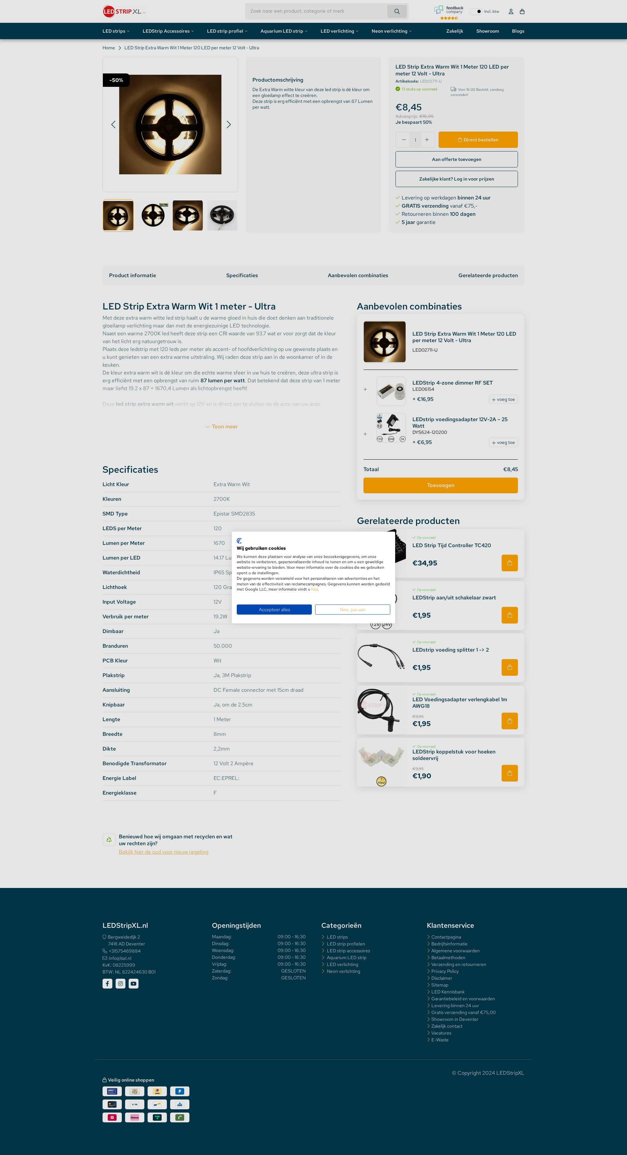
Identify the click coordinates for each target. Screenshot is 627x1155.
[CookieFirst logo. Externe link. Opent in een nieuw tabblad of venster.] (239, 541)
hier (314, 589)
